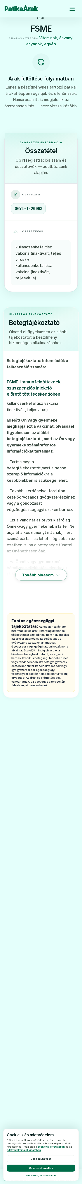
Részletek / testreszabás (41, 1175)
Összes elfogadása (41, 1168)
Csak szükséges (41, 1158)
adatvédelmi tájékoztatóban (24, 1150)
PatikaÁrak (21, 9)
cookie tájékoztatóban (51, 1146)
